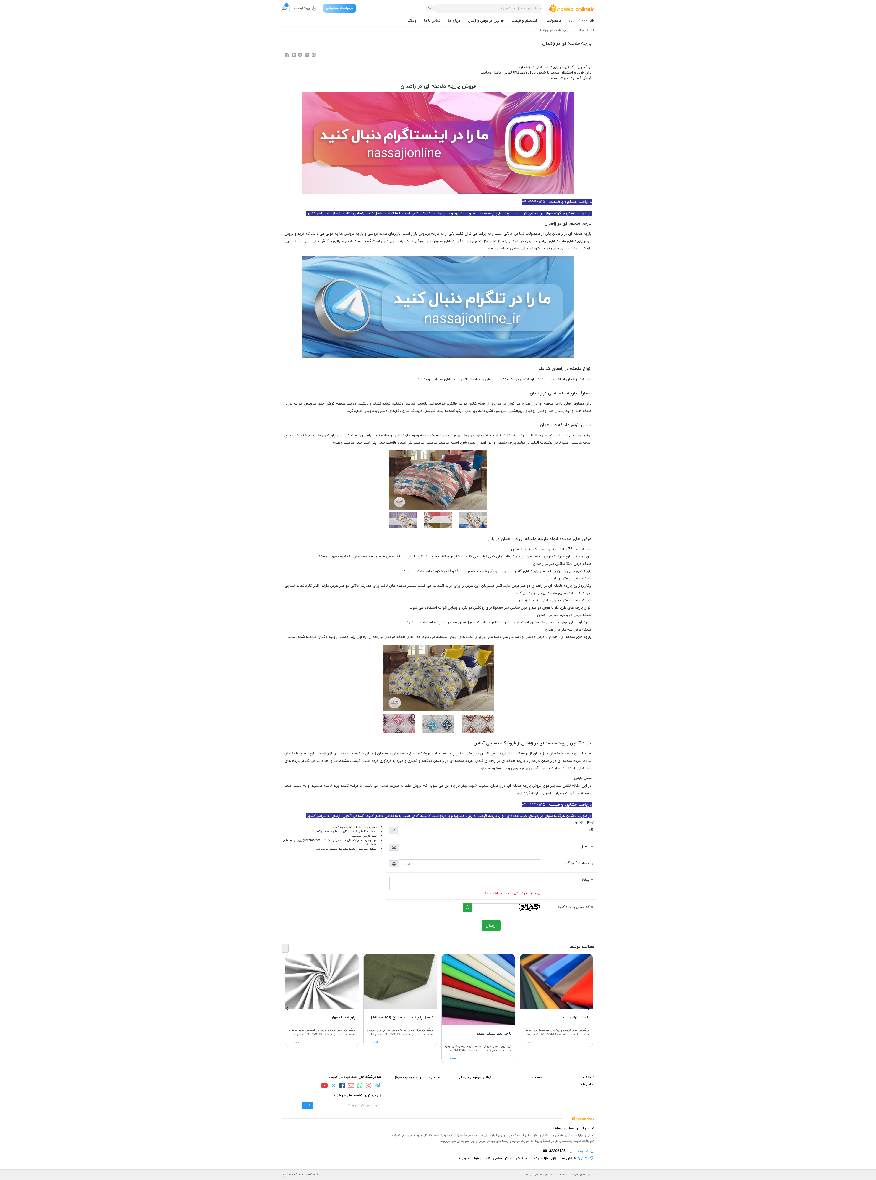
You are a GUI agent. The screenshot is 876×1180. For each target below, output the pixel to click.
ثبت (307, 1105)
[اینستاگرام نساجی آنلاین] (438, 142)
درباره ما (454, 20)
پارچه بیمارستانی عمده (494, 1033)
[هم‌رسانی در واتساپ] (314, 55)
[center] (430, 8)
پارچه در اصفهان (342, 1017)
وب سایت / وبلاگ (579, 863)
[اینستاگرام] (369, 1086)
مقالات (580, 30)
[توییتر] (333, 1086)
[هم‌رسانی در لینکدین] (307, 55)
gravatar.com (311, 840)
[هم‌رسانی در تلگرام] (300, 55)
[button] (589, 1009)
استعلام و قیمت (524, 20)
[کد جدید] (467, 907)
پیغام (585, 879)
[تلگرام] (377, 1086)
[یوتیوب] (324, 1086)
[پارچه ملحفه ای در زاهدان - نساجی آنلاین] (438, 1118)
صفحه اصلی (578, 20)
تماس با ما (432, 20)
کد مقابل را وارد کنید (573, 906)
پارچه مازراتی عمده (575, 1017)
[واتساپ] (360, 1086)
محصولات (553, 20)
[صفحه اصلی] (592, 30)
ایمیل (585, 846)
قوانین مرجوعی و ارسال (486, 20)
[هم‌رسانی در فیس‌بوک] (287, 55)
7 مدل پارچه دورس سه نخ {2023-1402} (402, 1017)
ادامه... (530, 1042)
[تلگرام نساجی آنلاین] (438, 306)
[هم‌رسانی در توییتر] (294, 55)
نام (591, 829)
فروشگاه (588, 1077)
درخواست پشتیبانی (339, 8)
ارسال (491, 925)
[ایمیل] (351, 1086)
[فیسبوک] (342, 1086)
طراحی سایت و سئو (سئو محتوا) (417, 1077)
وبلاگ (412, 20)
